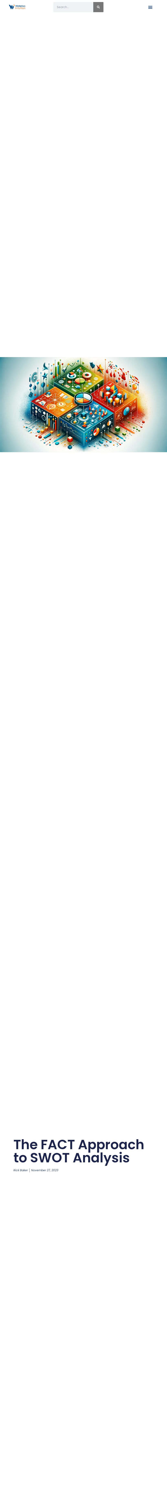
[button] (150, 7)
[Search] (98, 7)
